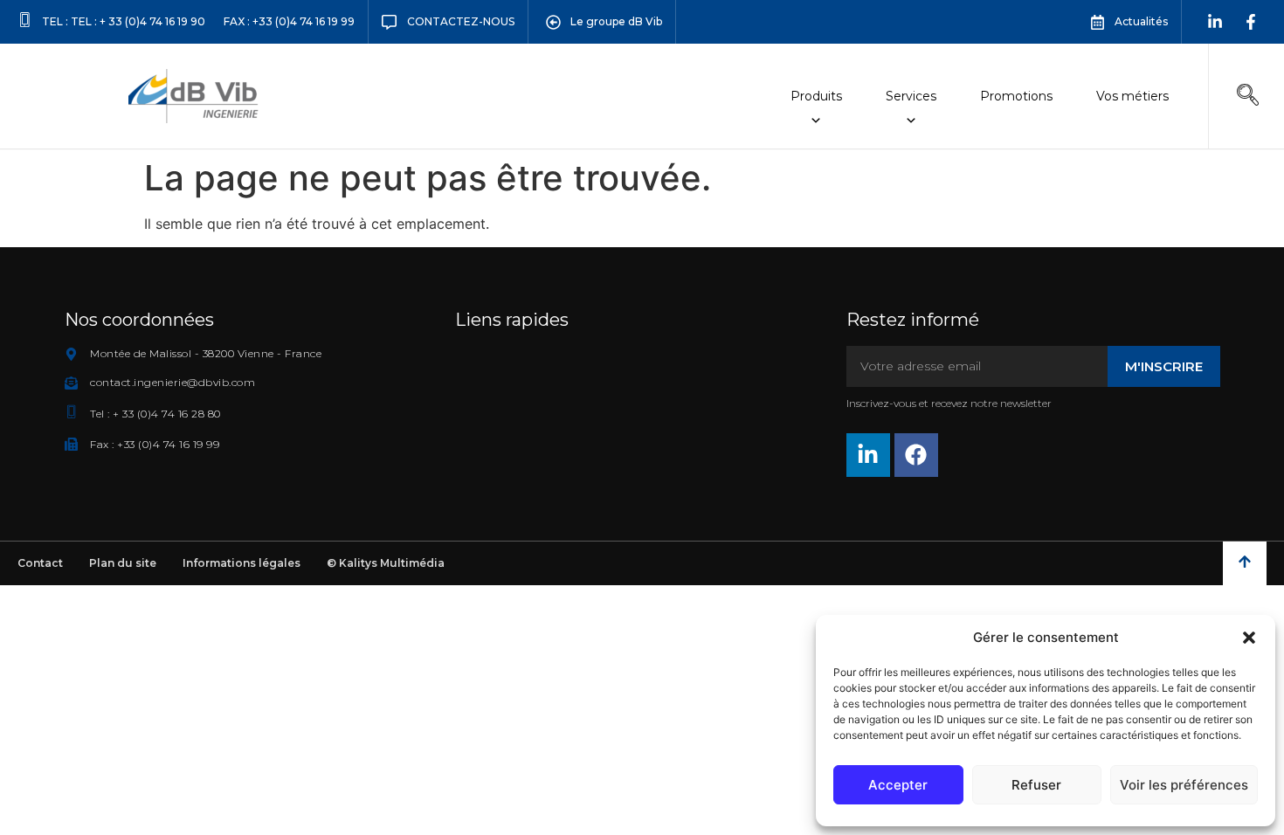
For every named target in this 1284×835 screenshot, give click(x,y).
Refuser (1036, 784)
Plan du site (122, 562)
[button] (1249, 637)
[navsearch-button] (1248, 96)
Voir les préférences (1184, 784)
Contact (40, 562)
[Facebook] (916, 455)
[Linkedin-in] (1215, 22)
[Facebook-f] (1251, 22)
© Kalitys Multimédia (386, 562)
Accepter (898, 784)
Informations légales (241, 562)
